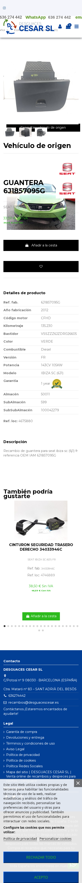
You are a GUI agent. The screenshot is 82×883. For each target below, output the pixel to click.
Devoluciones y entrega (25, 737)
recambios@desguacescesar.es (33, 702)
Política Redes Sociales (24, 766)
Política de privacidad (23, 755)
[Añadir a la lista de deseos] (41, 266)
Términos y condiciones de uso (30, 743)
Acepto (41, 877)
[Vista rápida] (75, 515)
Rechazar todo (41, 857)
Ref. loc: (10, 421)
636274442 (17, 696)
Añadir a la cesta (44, 245)
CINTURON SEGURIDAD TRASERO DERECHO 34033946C (41, 547)
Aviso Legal (15, 749)
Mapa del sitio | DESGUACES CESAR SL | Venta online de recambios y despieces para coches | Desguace (41, 776)
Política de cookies (21, 760)
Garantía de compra (21, 732)
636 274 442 (59, 17)
